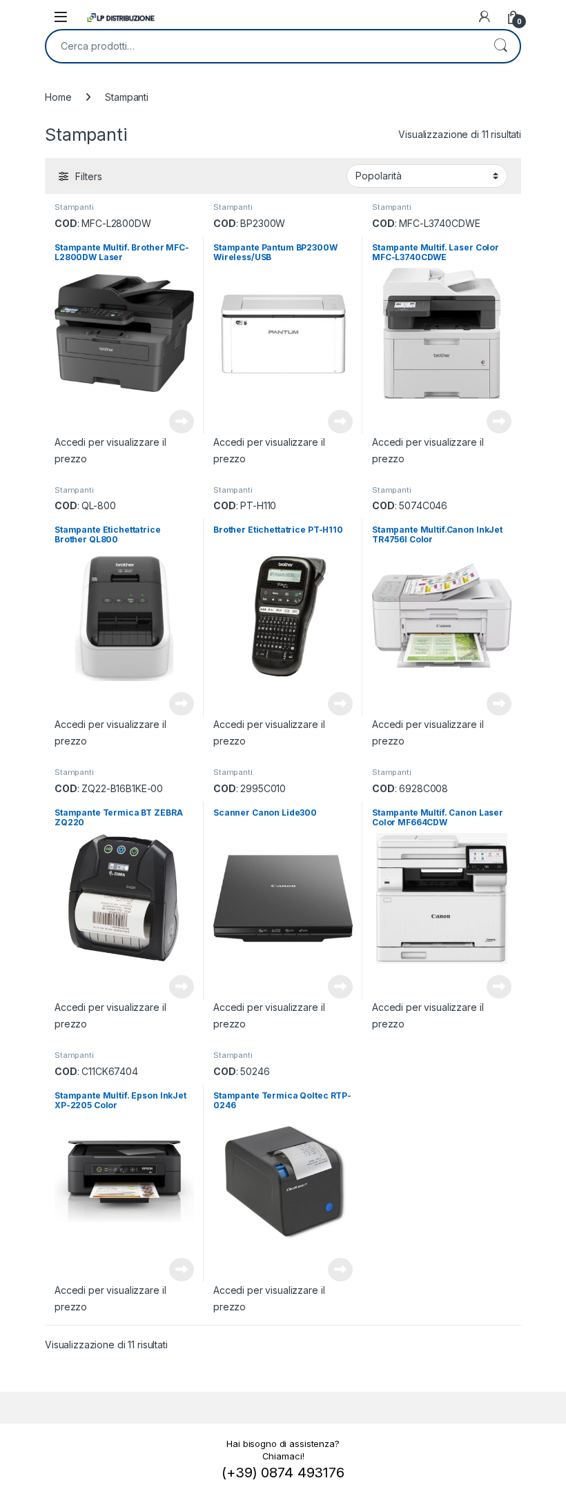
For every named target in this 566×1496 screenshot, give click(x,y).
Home (58, 97)
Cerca (500, 46)
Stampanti (74, 207)
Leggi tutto (181, 421)
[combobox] (263, 46)
